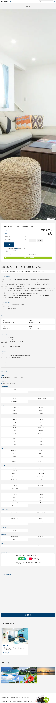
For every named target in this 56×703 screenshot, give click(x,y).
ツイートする (33, 254)
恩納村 (4, 645)
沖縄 (7, 645)
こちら (16, 248)
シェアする (9, 254)
